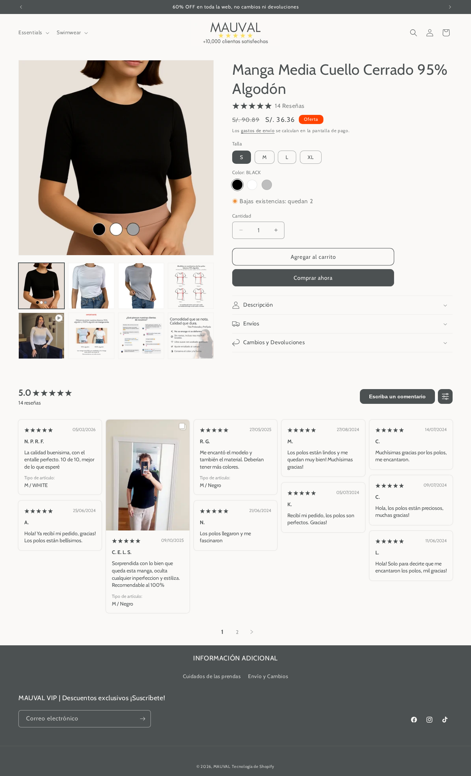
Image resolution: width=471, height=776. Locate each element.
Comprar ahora (313, 278)
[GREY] (267, 184)
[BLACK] (237, 184)
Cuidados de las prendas (212, 676)
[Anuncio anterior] (21, 7)
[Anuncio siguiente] (450, 7)
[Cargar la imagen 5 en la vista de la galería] (91, 336)
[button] (33, 32)
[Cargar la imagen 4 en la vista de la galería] (191, 286)
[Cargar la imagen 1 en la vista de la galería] (41, 286)
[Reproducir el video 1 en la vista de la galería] (41, 336)
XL (311, 157)
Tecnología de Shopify (253, 766)
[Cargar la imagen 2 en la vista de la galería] (91, 286)
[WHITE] (252, 184)
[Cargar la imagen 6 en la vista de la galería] (141, 336)
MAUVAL (222, 766)
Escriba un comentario (397, 396)
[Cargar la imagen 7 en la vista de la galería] (191, 336)
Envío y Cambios (268, 676)
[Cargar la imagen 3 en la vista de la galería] (141, 286)
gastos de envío (258, 130)
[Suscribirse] (142, 718)
